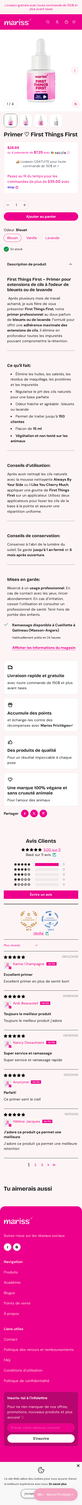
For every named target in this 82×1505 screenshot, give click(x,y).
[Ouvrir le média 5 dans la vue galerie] (56, 120)
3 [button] (42, 1165)
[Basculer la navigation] (74, 22)
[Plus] (24, 205)
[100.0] (50, 919)
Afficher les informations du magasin (43, 647)
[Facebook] (7, 1247)
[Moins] (8, 205)
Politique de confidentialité (26, 1380)
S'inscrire (41, 1438)
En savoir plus (58, 1484)
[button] (48, 22)
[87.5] (28, 919)
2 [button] (35, 1165)
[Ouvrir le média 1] (41, 70)
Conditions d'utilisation (23, 1370)
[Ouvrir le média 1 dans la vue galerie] (10, 120)
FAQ (7, 1360)
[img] (14, 957)
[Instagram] (17, 1247)
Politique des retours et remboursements (39, 1349)
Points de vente (17, 1303)
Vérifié (38, 933)
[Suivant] (75, 70)
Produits (11, 1272)
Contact (10, 1339)
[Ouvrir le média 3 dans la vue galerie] (41, 120)
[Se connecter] (57, 22)
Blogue (9, 1293)
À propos (11, 1313)
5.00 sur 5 (52, 849)
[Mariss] (18, 22)
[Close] (78, 1466)
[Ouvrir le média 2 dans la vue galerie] (25, 120)
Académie (12, 1282)
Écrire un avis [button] (41, 894)
